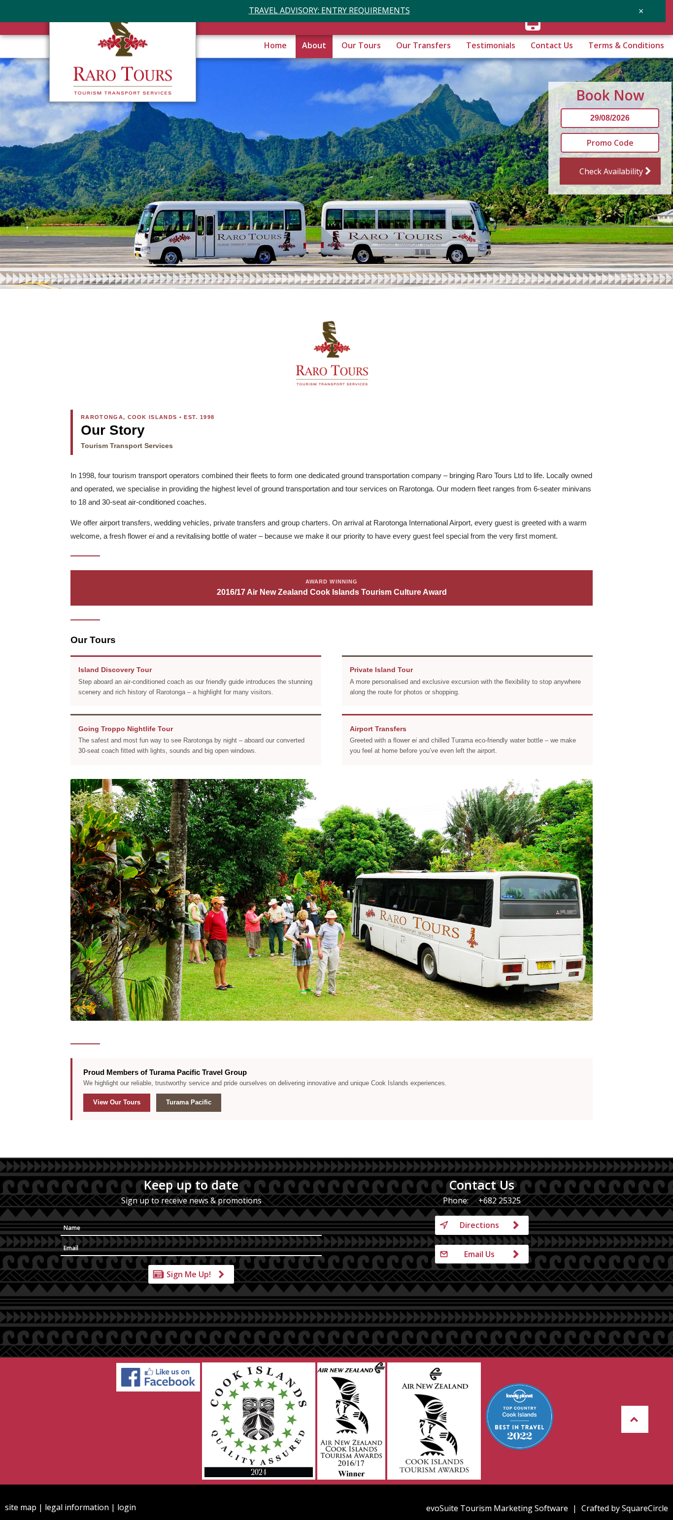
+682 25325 (499, 1200)
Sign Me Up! (189, 1274)
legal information (77, 1507)
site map (20, 1507)
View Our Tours (116, 1102)
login (126, 1507)
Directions (479, 1225)
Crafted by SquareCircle (624, 1508)
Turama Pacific (188, 1102)
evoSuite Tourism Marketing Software (497, 1508)
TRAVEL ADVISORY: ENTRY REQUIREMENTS (329, 10)
